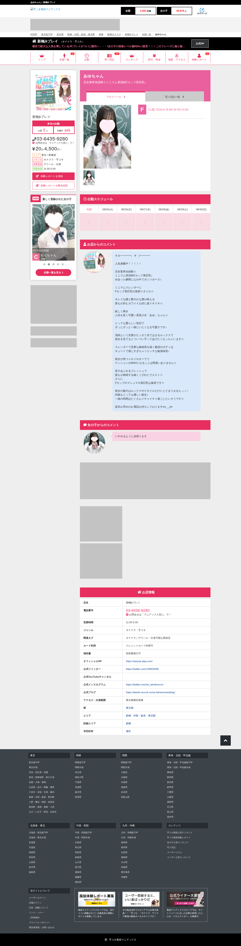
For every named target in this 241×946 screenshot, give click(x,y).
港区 (128, 731)
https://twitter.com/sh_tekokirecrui (144, 684)
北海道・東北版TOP (38, 832)
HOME (33, 34)
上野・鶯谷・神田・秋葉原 (41, 802)
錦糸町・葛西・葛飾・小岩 (41, 807)
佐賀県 (124, 852)
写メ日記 (171, 847)
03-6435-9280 (52, 138)
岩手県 (32, 867)
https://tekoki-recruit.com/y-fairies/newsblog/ (150, 692)
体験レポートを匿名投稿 (54, 185)
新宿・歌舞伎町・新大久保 (41, 777)
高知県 (78, 882)
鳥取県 (78, 852)
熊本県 (124, 847)
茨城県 (78, 787)
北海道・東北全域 (37, 837)
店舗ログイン (35, 902)
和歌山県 (125, 797)
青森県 (32, 852)
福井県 (170, 817)
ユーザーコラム (174, 852)
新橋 (101, 34)
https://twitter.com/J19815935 (142, 669)
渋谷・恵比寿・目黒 (38, 772)
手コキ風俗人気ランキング (179, 832)
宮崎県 (124, 867)
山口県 (78, 862)
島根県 (78, 857)
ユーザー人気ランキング (178, 857)
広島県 (78, 842)
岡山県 (78, 847)
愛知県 (170, 772)
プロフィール (115, 96)
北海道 (32, 847)
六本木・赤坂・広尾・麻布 (41, 792)
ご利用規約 (34, 917)
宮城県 (32, 842)
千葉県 (78, 782)
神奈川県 (79, 777)
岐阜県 (170, 787)
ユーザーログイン (37, 898)
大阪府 (124, 772)
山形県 (32, 862)
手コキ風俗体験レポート (178, 837)
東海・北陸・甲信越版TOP (179, 762)
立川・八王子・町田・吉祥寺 (42, 812)
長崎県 (124, 857)
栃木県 (78, 792)
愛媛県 (78, 877)
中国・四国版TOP (83, 832)
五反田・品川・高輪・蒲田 (41, 787)
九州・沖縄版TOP (129, 832)
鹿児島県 (125, 872)
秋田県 (32, 857)
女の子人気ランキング (177, 842)
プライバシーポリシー (39, 922)
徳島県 (78, 872)
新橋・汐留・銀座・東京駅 (81, 34)
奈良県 (124, 792)
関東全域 (79, 767)
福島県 (32, 872)
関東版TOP (80, 762)
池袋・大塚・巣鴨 (37, 782)
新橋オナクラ (114, 34)
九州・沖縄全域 (128, 837)
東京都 (60, 34)
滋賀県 (124, 787)
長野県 (170, 802)
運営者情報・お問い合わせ (41, 927)
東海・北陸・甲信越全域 (178, 767)
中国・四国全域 (82, 837)
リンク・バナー (36, 912)
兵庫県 (124, 782)
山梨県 (170, 797)
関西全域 (125, 767)
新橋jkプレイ (131, 34)
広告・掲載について (38, 907)
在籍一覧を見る (53, 272)
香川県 (78, 867)
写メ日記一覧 (173, 96)
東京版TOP (47, 34)
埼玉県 (78, 772)
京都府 (124, 777)
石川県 (170, 807)
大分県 (124, 862)
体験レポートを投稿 (52, 176)
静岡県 (170, 777)
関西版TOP (126, 762)
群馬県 (78, 797)
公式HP (200, 43)
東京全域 (33, 767)
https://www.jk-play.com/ (139, 661)
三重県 (170, 792)
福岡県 (124, 842)
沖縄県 (124, 877)
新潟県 (170, 782)
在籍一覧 (146, 34)
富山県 (170, 812)
